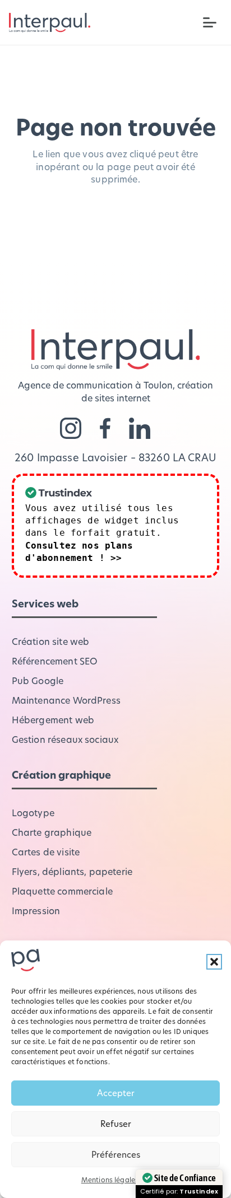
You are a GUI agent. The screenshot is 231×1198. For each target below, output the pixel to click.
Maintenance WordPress (66, 700)
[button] (214, 961)
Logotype (33, 812)
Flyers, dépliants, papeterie (72, 871)
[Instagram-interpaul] (70, 428)
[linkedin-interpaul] (139, 428)
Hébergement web (53, 720)
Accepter (116, 1092)
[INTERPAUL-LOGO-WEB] (49, 22)
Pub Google (38, 680)
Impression (36, 910)
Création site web (51, 641)
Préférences (115, 1154)
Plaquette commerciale (62, 891)
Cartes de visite (46, 852)
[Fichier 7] (105, 428)
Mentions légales (110, 1179)
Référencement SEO (55, 661)
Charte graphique (52, 832)
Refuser (115, 1123)
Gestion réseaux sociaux (65, 739)
